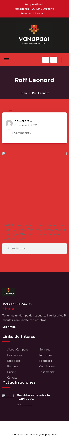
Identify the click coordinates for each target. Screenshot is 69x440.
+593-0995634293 (17, 304)
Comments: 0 (22, 133)
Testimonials (47, 372)
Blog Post (13, 361)
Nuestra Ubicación (32, 13)
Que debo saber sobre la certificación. (33, 397)
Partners (12, 366)
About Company (17, 349)
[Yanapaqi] (34, 35)
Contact (12, 378)
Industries (45, 355)
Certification (47, 366)
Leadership (14, 355)
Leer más (9, 326)
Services (44, 349)
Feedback (45, 361)
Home (24, 93)
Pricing (11, 372)
